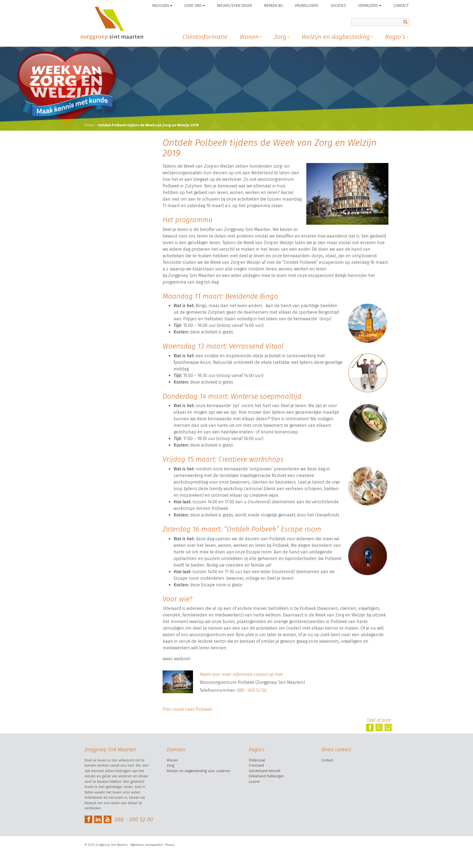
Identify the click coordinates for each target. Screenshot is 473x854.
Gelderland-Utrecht (264, 771)
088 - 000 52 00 (251, 690)
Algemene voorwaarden (146, 845)
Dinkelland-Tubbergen (266, 776)
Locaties (338, 5)
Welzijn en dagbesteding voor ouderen (198, 771)
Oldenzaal (257, 760)
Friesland (256, 765)
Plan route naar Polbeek (187, 709)
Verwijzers (368, 5)
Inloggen (160, 5)
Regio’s (395, 37)
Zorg (280, 37)
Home (89, 125)
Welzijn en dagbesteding (336, 37)
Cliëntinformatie (204, 37)
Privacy (170, 845)
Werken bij (273, 5)
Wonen (249, 37)
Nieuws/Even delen (234, 5)
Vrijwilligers (307, 5)
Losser (254, 781)
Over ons (193, 5)
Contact (401, 5)
